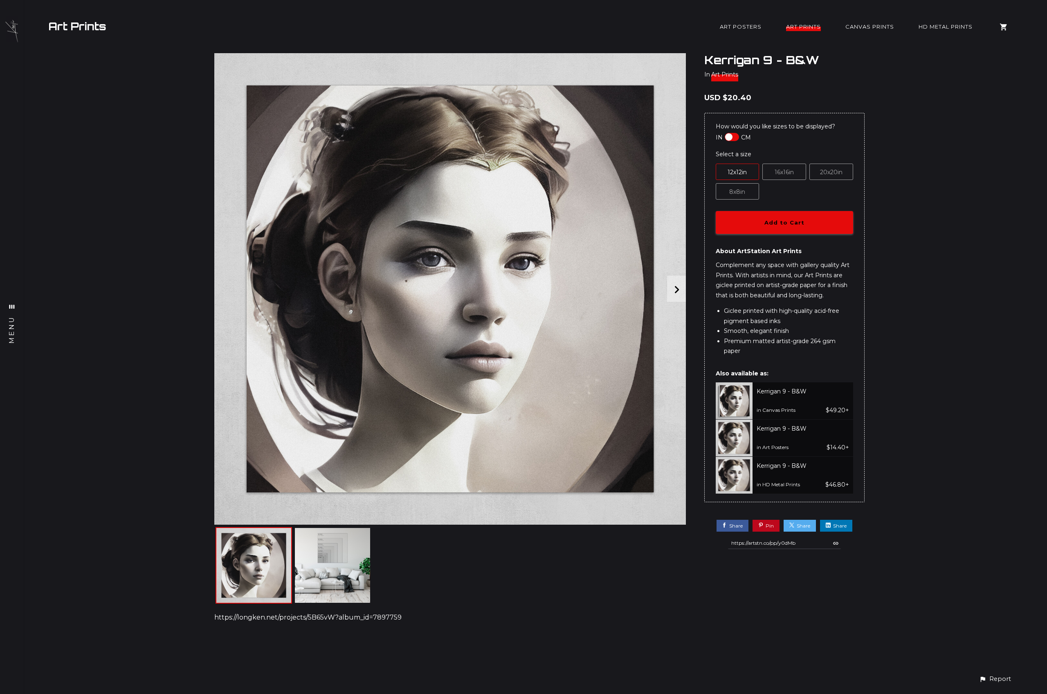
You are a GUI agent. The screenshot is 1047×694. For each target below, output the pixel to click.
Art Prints (77, 26)
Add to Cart (784, 222)
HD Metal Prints (946, 26)
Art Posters (741, 26)
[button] (995, 679)
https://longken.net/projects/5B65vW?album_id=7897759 (308, 617)
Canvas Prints (869, 26)
